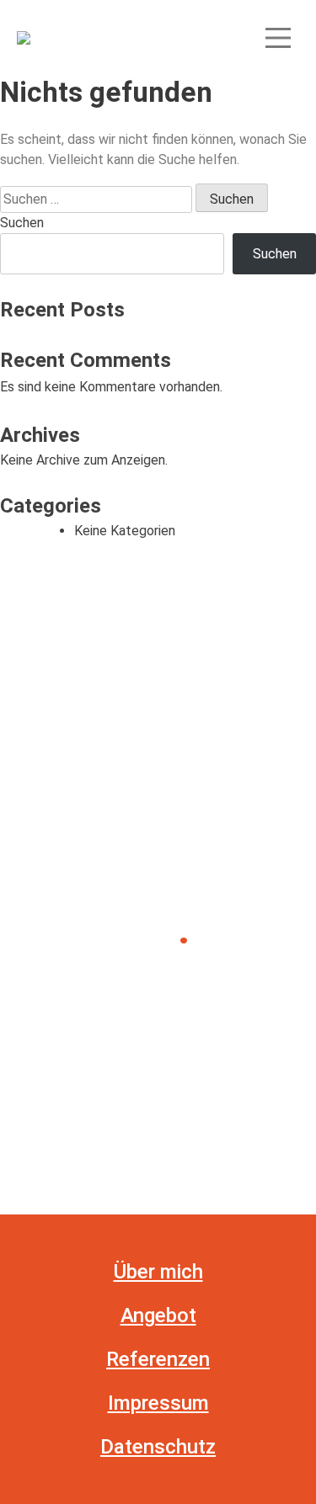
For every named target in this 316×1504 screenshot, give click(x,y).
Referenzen (158, 1359)
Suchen (22, 223)
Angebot (158, 1315)
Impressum (158, 1403)
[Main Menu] (278, 38)
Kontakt (79, 980)
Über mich (158, 1271)
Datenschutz (158, 1447)
